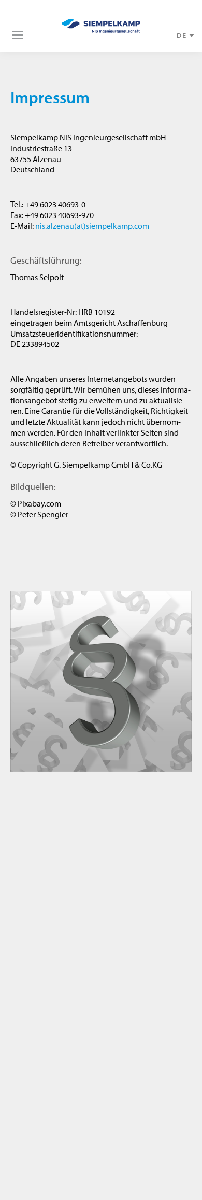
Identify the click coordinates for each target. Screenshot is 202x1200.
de (181, 35)
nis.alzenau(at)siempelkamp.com (92, 226)
